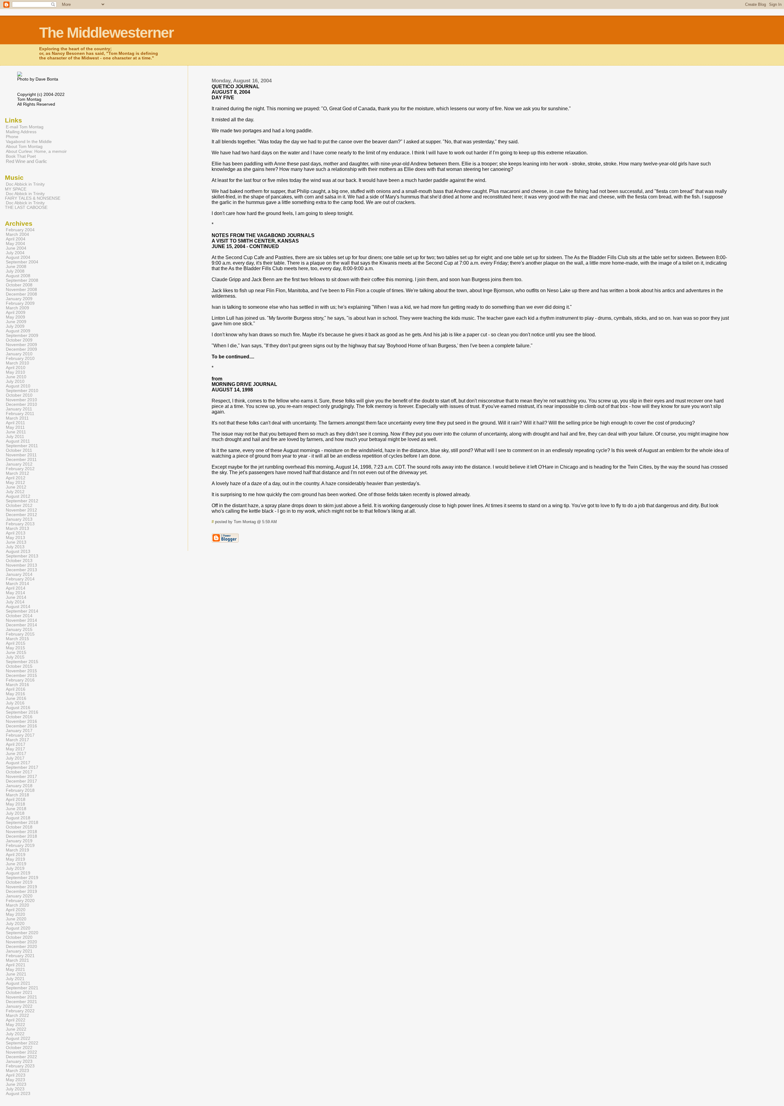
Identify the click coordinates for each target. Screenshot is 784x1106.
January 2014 (19, 574)
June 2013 (16, 542)
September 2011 (22, 446)
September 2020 (22, 932)
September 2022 (22, 1043)
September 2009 (22, 335)
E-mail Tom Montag (24, 126)
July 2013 (15, 547)
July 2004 (15, 253)
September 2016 (22, 712)
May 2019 (15, 859)
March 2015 (17, 638)
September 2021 (22, 988)
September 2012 (22, 501)
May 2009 (15, 317)
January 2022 (19, 1006)
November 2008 (21, 289)
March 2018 (17, 795)
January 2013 (19, 519)
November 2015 (21, 671)
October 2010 (19, 395)
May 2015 (15, 648)
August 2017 (18, 763)
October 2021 (19, 992)
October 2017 (19, 772)
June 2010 (16, 377)
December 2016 (21, 726)
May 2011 (15, 427)
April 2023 (15, 1075)
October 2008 (19, 285)
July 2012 (15, 491)
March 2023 (17, 1070)
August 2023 (18, 1093)
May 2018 (15, 804)
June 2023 (16, 1084)
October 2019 (19, 882)
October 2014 (19, 615)
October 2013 (19, 560)
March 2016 (17, 684)
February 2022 (20, 1011)
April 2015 (15, 643)
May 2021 (15, 969)
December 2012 (21, 514)
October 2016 (19, 717)
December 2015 (21, 675)
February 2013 (20, 524)
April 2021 (15, 965)
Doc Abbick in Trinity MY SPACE (25, 186)
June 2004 (16, 248)
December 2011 (21, 459)
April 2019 (15, 854)
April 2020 (15, 910)
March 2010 (17, 363)
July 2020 (15, 923)
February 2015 (20, 634)
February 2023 (20, 1066)
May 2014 (15, 593)
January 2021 (19, 951)
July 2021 (15, 978)
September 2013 (22, 556)
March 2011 (17, 418)
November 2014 (21, 620)
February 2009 (20, 303)
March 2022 (17, 1015)
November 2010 (21, 400)
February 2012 (20, 468)
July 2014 (15, 602)
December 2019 (21, 891)
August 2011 (18, 441)
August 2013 (18, 551)
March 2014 (17, 583)
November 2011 (21, 455)
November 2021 (21, 997)
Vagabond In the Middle (29, 141)
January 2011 (19, 409)
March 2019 (17, 850)
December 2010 (21, 404)
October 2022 (19, 1047)
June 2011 (16, 432)
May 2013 (15, 537)
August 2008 (18, 276)
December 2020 (21, 946)
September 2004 (22, 262)
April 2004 (15, 239)
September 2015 (22, 661)
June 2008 (16, 266)
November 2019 (21, 887)
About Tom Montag (24, 146)
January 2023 (19, 1061)
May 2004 (15, 243)
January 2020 (19, 896)
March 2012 (17, 473)
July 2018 (15, 813)
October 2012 (19, 505)
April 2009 (15, 312)
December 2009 (21, 349)
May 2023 (15, 1080)
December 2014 (21, 625)
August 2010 (18, 386)
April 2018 (15, 799)
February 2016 (20, 680)
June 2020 (16, 919)
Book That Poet (21, 156)
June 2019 (16, 864)
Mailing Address (21, 131)
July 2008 (15, 271)
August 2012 (18, 496)
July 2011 (15, 436)
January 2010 (19, 354)
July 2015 (15, 657)
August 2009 (18, 331)
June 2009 (16, 321)
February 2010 (20, 358)
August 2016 (18, 707)
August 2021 (18, 983)
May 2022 (15, 1024)
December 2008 (21, 294)
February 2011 (20, 413)
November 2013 (21, 565)
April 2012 (15, 478)
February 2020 (20, 900)
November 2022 (21, 1052)
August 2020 (18, 928)
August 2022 (18, 1038)
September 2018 (22, 822)
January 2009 (19, 298)
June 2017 (16, 753)
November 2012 (21, 510)
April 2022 (15, 1020)
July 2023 (15, 1089)
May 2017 (15, 749)
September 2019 (22, 877)
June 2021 (16, 974)
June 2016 (16, 698)
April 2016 (15, 689)
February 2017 (20, 735)
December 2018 (21, 836)
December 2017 (21, 781)
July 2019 (15, 868)
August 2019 (18, 873)
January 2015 (19, 629)
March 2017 (17, 740)
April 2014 (15, 588)
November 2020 (21, 942)
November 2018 (21, 831)
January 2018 (19, 785)
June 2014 (16, 597)
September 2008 (22, 280)
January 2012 (19, 464)
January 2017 (19, 730)
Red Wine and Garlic (26, 161)
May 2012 (15, 482)
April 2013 (15, 533)
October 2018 (19, 827)
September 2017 (22, 767)
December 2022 (21, 1057)
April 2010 (15, 367)
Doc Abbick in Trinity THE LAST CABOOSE (26, 205)
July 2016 (15, 703)
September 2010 (22, 390)
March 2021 (17, 960)
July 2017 (15, 758)
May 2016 (15, 694)
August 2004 (18, 257)
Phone (12, 136)
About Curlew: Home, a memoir (36, 151)
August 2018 (18, 818)
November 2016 (21, 721)
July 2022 (15, 1034)
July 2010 (15, 381)
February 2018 (20, 790)
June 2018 (16, 808)
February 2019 (20, 845)
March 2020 (17, 905)
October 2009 (19, 340)
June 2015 (16, 652)
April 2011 (15, 423)
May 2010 (15, 372)
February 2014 (20, 579)
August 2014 (18, 606)
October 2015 (19, 666)
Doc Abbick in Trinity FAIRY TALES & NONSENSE (32, 196)
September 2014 (22, 611)
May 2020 (15, 914)
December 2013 (21, 570)
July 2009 (15, 326)
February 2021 (20, 955)
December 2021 (21, 1001)
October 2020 (19, 937)
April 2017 (15, 744)
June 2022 (16, 1029)
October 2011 (19, 450)
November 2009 (21, 344)
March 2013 (17, 528)
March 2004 (17, 234)
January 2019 (19, 841)
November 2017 (21, 776)
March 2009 (17, 308)
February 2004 (20, 230)
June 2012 (16, 487)
